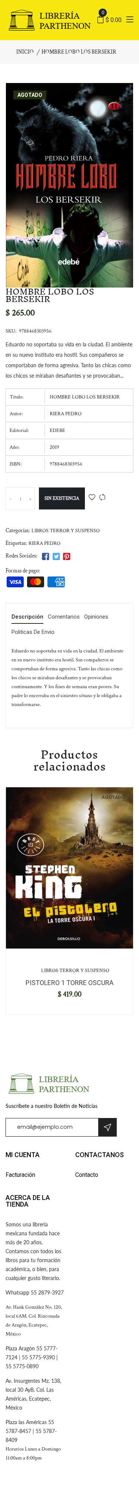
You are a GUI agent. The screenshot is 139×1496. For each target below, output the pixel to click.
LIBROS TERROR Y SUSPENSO (66, 530)
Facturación (20, 1174)
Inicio (25, 51)
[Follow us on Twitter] (56, 557)
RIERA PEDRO (44, 543)
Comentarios (64, 617)
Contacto (86, 1174)
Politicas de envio (32, 632)
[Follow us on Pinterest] (67, 557)
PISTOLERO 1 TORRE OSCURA (69, 983)
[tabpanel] (69, 868)
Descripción (27, 617)
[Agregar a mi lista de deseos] (92, 498)
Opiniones (96, 617)
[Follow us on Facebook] (46, 557)
